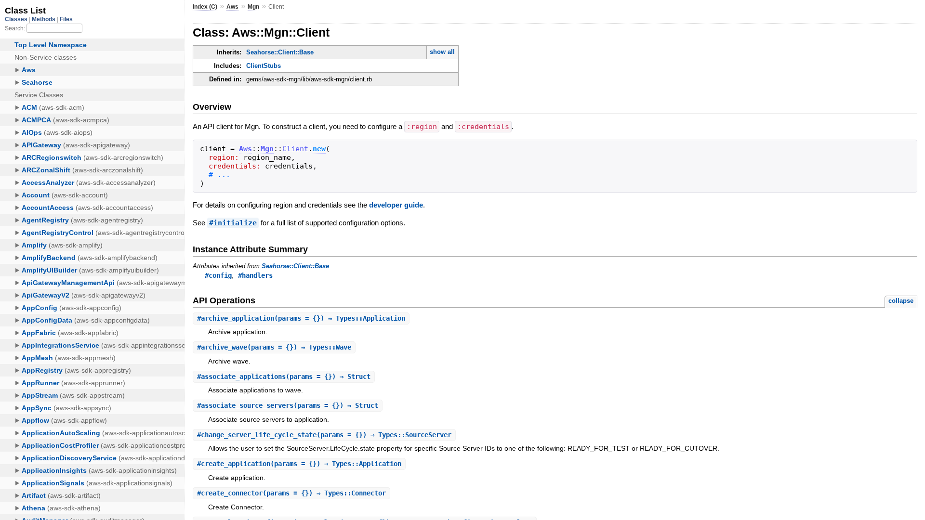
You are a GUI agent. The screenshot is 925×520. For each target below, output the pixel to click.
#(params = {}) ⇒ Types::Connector (291, 493)
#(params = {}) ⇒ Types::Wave (274, 347)
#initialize (233, 223)
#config (218, 275)
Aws (232, 6)
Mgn (253, 6)
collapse (900, 300)
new (319, 148)
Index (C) (205, 6)
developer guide (396, 205)
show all (442, 51)
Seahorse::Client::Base (280, 52)
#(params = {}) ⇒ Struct (283, 376)
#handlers (255, 275)
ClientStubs (263, 65)
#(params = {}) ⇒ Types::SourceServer (324, 435)
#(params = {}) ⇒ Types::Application (301, 318)
